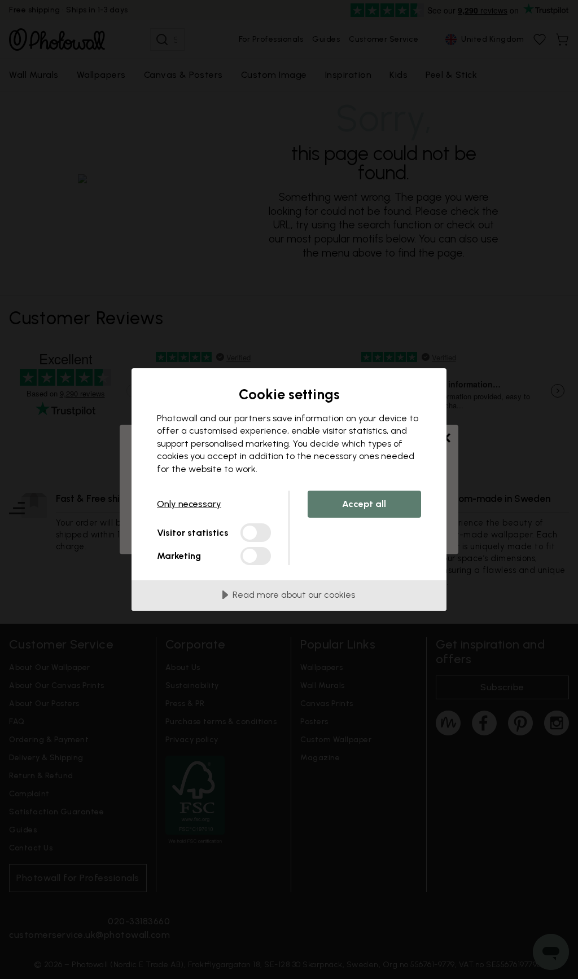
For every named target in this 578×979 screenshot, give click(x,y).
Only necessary (189, 504)
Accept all (364, 504)
